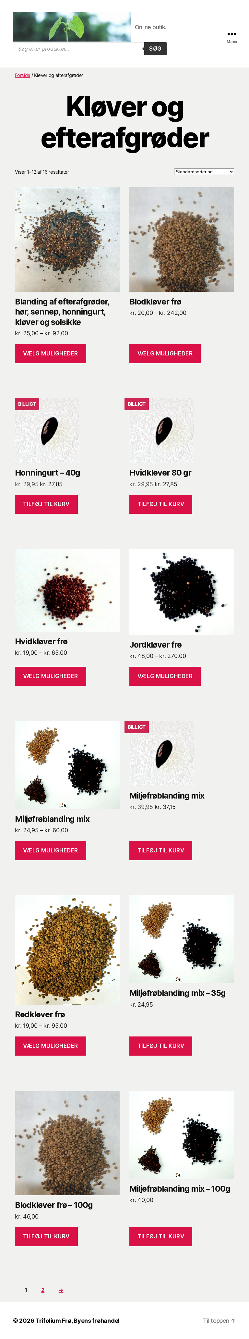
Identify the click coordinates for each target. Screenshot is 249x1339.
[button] (46, 504)
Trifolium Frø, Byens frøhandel (77, 1320)
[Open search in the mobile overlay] (90, 48)
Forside (22, 75)
